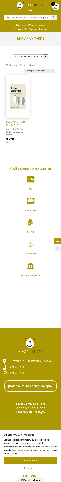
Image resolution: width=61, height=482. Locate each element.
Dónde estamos (36, 25)
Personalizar (30, 468)
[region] (30, 456)
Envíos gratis (20, 29)
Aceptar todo (30, 460)
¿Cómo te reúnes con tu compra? (30, 386)
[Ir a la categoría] (45, 56)
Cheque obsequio (38, 29)
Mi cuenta (21, 25)
